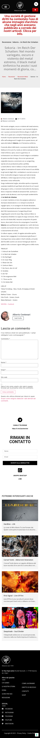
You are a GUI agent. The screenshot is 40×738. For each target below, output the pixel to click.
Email (3, 370)
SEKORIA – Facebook (7, 304)
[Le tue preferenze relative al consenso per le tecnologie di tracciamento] (37, 735)
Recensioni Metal (23, 76)
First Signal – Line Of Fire (13, 595)
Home (4, 76)
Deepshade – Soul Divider (14, 631)
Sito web (4, 377)
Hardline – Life (9, 524)
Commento (5, 338)
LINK (20, 479)
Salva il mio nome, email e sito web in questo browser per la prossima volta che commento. (17, 387)
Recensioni (11, 76)
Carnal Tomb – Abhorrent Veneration (18, 560)
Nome (3, 362)
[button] (6, 7)
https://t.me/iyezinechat (20, 428)
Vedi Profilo (18, 318)
